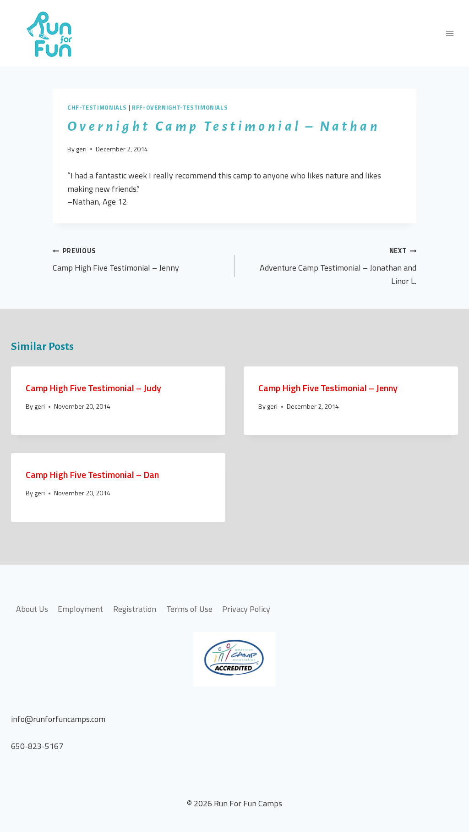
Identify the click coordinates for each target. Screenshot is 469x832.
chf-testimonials (97, 107)
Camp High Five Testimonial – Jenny (116, 260)
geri (81, 149)
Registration (134, 609)
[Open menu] (449, 33)
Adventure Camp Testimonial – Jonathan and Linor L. (338, 266)
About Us (32, 609)
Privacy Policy (246, 609)
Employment (80, 609)
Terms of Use (189, 609)
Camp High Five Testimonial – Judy (93, 388)
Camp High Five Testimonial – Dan (92, 474)
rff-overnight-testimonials (180, 107)
